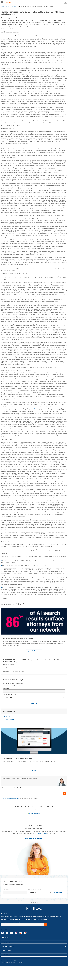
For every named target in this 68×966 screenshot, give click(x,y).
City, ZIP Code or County (9, 694)
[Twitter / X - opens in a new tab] (11, 933)
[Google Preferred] (25, 933)
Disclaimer (13, 962)
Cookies (19, 962)
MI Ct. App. (14, 6)
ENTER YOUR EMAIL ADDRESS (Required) (10, 922)
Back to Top (34, 902)
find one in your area (41, 833)
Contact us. (58, 916)
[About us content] (65, 937)
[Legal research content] (65, 950)
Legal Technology (9, 719)
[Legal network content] (65, 954)
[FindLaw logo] (7, 2)
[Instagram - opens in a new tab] (16, 933)
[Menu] (2, 2)
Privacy (7, 962)
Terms (2, 962)
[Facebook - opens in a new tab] (2, 933)
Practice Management (10, 717)
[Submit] (64, 793)
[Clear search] (63, 697)
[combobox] (34, 690)
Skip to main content (34, 1)
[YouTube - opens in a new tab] (7, 933)
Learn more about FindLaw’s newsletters (10, 798)
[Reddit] (20, 933)
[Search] (65, 2)
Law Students (7, 722)
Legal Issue (6, 688)
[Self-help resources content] (65, 946)
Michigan (8, 6)
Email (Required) (6, 791)
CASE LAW (2, 6)
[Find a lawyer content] (65, 942)
